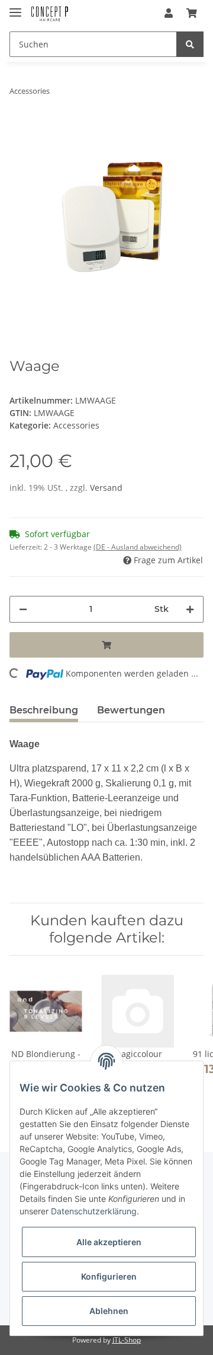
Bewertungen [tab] (131, 710)
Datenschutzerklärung (94, 1211)
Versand (106, 487)
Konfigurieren (109, 1276)
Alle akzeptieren (108, 1242)
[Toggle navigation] (15, 7)
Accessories (76, 425)
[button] (168, 13)
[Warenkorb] (192, 13)
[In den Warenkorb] (106, 645)
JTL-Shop (126, 1340)
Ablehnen (108, 1311)
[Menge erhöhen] (190, 609)
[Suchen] (190, 44)
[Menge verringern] (23, 609)
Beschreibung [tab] (43, 710)
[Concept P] (50, 13)
